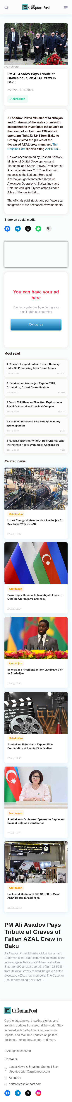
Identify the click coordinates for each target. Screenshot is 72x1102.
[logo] (36, 7)
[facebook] (7, 229)
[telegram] (18, 229)
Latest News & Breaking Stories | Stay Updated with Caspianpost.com (34, 1069)
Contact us (36, 324)
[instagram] (38, 1093)
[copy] (49, 229)
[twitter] (28, 229)
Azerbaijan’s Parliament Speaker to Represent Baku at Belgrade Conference (36, 821)
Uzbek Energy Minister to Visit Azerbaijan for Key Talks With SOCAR (35, 522)
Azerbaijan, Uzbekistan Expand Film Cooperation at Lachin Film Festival (30, 746)
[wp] (38, 229)
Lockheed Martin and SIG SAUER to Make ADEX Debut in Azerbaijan (33, 896)
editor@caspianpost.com (25, 1084)
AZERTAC (52, 149)
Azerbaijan (17, 98)
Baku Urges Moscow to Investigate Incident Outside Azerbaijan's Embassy (34, 597)
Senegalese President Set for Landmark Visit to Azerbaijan (35, 671)
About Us (15, 1077)
